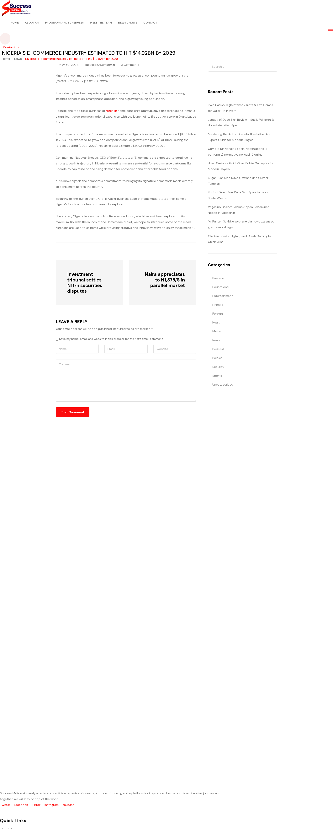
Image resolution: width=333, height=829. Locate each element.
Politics (217, 358)
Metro (216, 331)
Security (218, 367)
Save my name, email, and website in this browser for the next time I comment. (111, 339)
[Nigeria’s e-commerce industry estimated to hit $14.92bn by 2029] (76, 251)
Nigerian (111, 111)
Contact (150, 22)
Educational (220, 287)
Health (216, 322)
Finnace (217, 305)
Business (218, 278)
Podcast (218, 349)
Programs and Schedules (64, 22)
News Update (127, 22)
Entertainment (222, 296)
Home (14, 22)
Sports (217, 376)
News (18, 59)
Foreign (217, 314)
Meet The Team (101, 22)
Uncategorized (222, 384)
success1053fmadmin (100, 65)
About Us (32, 22)
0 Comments (130, 65)
